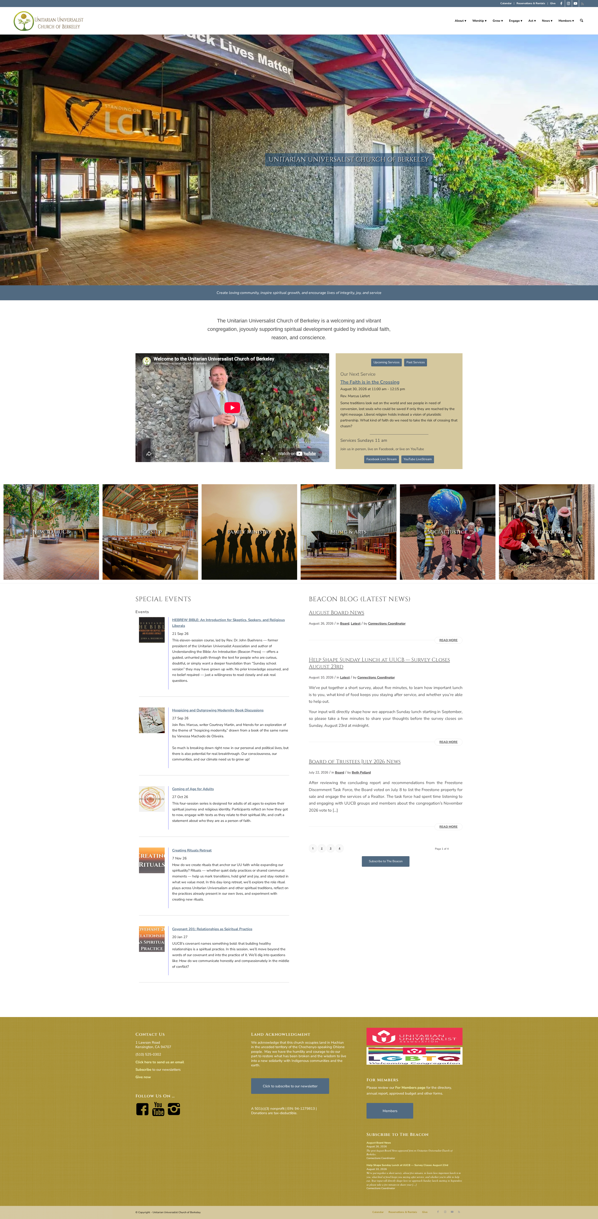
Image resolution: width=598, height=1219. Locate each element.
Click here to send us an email (159, 1062)
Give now (143, 1077)
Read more (448, 640)
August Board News (336, 612)
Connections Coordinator (387, 623)
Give (552, 3)
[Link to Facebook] (561, 3)
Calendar (506, 3)
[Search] (581, 20)
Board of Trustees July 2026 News (355, 761)
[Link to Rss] (582, 3)
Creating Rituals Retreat (192, 850)
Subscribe (143, 1069)
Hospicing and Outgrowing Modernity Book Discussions (217, 710)
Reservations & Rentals (530, 3)
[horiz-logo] (48, 20)
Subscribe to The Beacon (398, 1135)
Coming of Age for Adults (193, 789)
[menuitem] (506, 3)
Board (344, 623)
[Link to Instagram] (568, 3)
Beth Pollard (361, 772)
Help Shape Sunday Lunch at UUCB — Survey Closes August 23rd (379, 663)
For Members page (410, 1087)
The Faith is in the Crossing (369, 382)
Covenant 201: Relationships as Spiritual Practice (212, 929)
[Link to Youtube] (575, 3)
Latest (355, 623)
